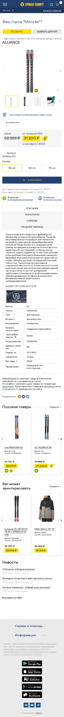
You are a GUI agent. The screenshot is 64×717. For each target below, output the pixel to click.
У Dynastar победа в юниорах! (18, 569)
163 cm (32, 167)
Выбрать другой (47, 31)
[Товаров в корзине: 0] (58, 4)
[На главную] (32, 4)
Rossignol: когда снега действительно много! (27, 578)
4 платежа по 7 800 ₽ (33, 143)
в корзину (35, 180)
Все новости (9, 597)
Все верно (17, 31)
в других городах (52, 199)
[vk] (23, 396)
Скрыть (54, 407)
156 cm (12, 167)
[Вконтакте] (26, 705)
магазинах (49, 386)
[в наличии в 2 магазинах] (6, 471)
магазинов (8, 386)
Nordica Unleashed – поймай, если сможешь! (26, 587)
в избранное (12, 122)
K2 (28, 306)
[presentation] (5, 71)
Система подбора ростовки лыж (30, 114)
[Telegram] (38, 705)
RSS (20, 597)
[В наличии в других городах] (36, 471)
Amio (39, 713)
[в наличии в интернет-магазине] (11, 471)
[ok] (19, 396)
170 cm (52, 167)
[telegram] (27, 396)
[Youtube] (32, 705)
